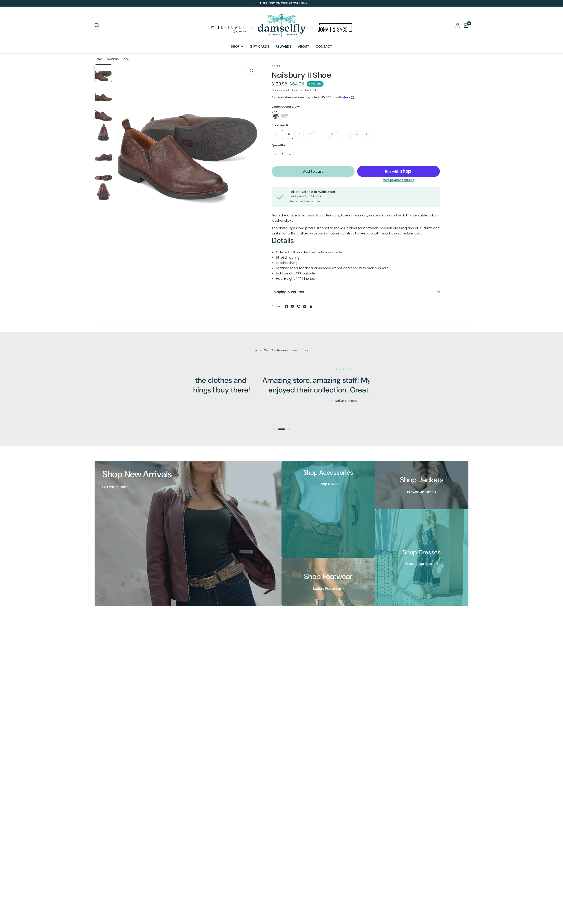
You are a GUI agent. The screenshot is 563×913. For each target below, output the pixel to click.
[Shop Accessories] (328, 509)
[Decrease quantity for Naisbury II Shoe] (275, 154)
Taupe (284, 114)
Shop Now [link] (327, 484)
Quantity (278, 145)
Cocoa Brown (275, 114)
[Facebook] (286, 306)
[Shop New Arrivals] (188, 533)
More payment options (398, 180)
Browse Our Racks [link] (420, 563)
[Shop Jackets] (421, 485)
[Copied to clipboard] (311, 306)
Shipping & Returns (288, 292)
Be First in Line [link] (114, 487)
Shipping (278, 90)
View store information (304, 201)
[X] (292, 306)
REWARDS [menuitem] (283, 46)
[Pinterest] (298, 306)
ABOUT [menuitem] (303, 46)
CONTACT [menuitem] (324, 46)
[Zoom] (251, 70)
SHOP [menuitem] (235, 46)
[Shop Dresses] (421, 557)
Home (98, 59)
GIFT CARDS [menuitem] (259, 46)
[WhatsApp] (304, 306)
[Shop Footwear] (328, 582)
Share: (276, 306)
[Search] (98, 25)
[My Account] (457, 25)
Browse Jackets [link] (420, 492)
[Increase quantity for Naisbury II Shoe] (289, 154)
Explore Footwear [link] (327, 588)
